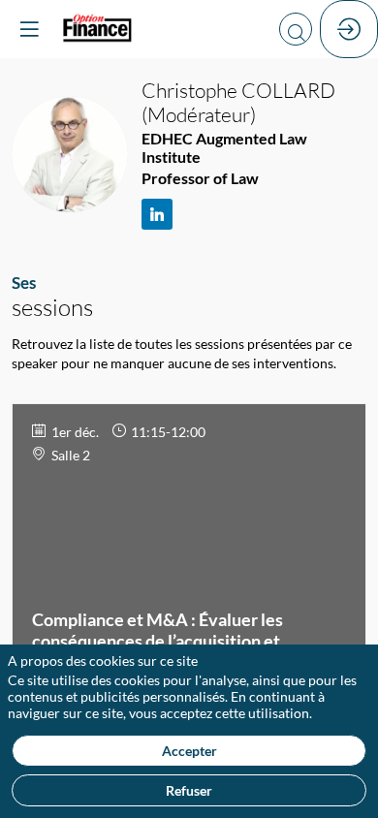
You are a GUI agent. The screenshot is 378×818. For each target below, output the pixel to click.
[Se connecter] (349, 29)
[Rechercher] (295, 29)
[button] (29, 29)
